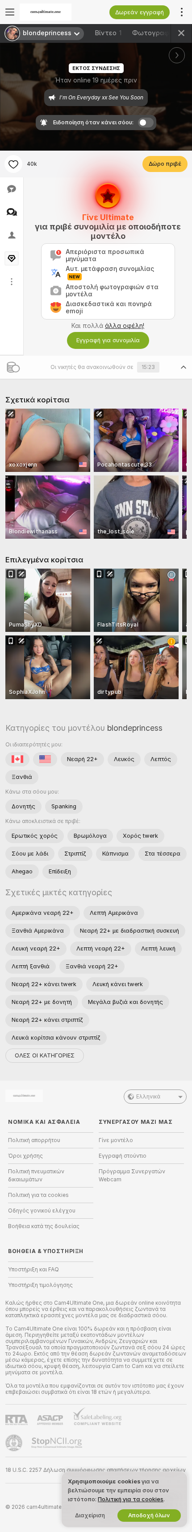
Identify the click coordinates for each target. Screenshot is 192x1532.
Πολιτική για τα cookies (38, 1195)
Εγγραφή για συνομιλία (108, 340)
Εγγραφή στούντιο (122, 1156)
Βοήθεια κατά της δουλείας (43, 1226)
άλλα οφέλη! (124, 325)
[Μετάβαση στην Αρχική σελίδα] (58, 12)
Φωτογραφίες (158, 33)
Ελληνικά (148, 1097)
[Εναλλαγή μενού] (10, 12)
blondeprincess (135, 728)
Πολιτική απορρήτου (34, 1140)
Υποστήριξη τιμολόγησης (40, 1285)
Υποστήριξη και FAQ (33, 1269)
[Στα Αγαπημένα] (13, 164)
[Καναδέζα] (17, 759)
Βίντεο (108, 33)
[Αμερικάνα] (45, 759)
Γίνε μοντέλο (116, 1140)
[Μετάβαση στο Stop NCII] (57, 1443)
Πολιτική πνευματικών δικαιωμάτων (36, 1175)
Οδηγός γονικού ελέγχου (41, 1211)
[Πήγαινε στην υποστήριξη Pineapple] (14, 1442)
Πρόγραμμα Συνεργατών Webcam (132, 1175)
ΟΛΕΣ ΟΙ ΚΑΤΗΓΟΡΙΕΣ (45, 1055)
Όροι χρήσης (25, 1156)
